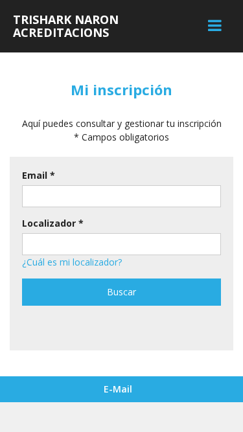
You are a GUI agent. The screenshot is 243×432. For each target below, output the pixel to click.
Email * (38, 175)
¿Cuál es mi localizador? (72, 262)
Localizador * (53, 223)
